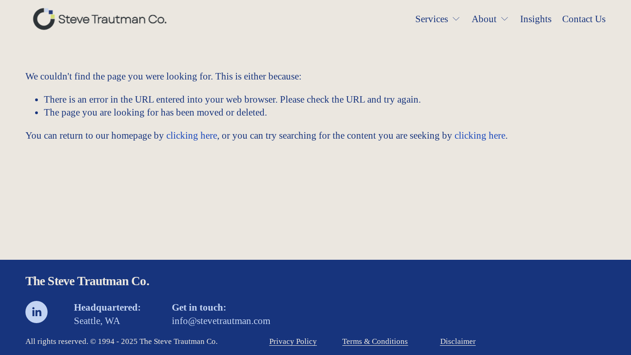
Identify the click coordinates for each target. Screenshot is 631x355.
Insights (536, 19)
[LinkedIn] (36, 312)
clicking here (191, 135)
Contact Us (584, 19)
